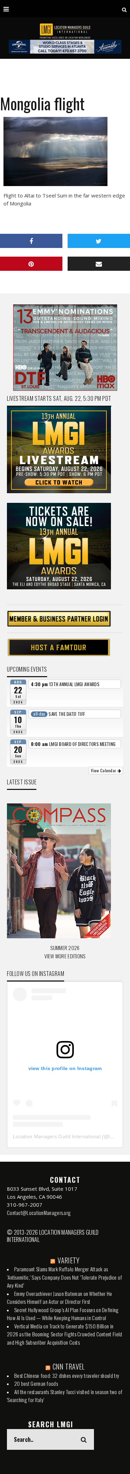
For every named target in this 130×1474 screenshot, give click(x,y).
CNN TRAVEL (69, 1366)
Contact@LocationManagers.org (39, 1212)
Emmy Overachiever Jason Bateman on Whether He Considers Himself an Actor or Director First (59, 1298)
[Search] (124, 8)
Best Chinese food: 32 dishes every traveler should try (66, 1375)
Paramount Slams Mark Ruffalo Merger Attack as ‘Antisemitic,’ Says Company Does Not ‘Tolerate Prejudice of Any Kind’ (64, 1277)
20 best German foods (36, 1383)
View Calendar (104, 770)
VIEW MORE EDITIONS (64, 956)
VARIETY (68, 1260)
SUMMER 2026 (64, 947)
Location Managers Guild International (57, 1136)
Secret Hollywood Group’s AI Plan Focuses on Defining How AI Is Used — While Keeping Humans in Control (63, 1314)
